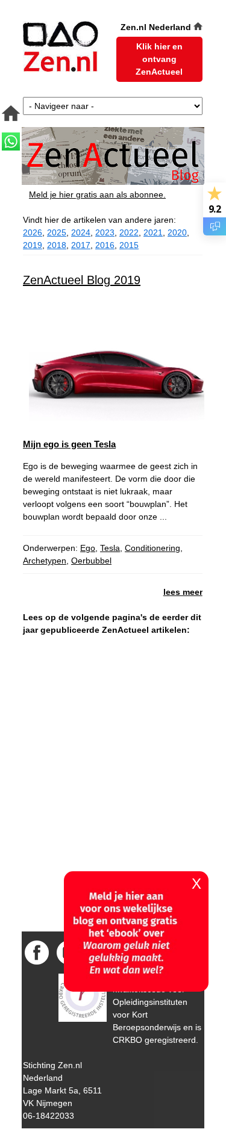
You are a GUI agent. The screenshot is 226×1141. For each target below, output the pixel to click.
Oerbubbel (91, 560)
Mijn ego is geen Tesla (69, 444)
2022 (129, 232)
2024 (80, 232)
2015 (129, 245)
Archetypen (44, 560)
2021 (153, 232)
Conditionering (152, 548)
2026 (32, 232)
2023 (105, 232)
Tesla (110, 548)
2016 (105, 245)
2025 (56, 232)
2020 (177, 232)
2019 (32, 245)
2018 (56, 245)
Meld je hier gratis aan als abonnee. (97, 194)
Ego (87, 548)
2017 (80, 245)
